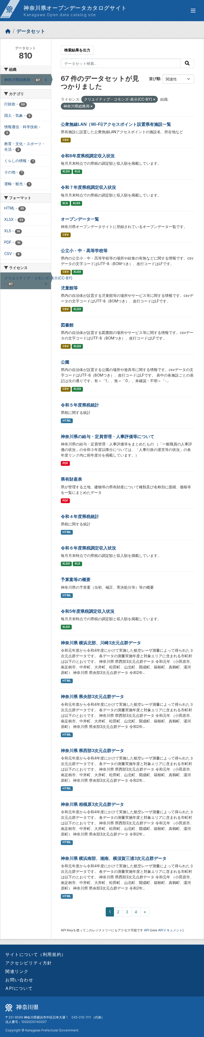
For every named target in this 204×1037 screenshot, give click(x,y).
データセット (30, 31)
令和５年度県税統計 (80, 405)
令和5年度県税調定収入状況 (87, 611)
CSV (65, 140)
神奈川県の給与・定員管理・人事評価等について (107, 436)
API (146, 930)
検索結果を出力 (77, 50)
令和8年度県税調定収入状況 (88, 155)
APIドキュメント (170, 930)
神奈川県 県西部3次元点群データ (92, 750)
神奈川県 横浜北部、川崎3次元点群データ (101, 642)
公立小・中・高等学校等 (84, 250)
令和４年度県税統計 (80, 516)
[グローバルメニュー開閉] (193, 10)
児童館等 (69, 287)
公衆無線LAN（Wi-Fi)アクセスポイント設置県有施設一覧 (116, 124)
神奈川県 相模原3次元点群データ (92, 804)
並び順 (154, 78)
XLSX (66, 171)
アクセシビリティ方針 (28, 963)
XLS (77, 171)
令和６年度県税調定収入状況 (88, 548)
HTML (66, 420)
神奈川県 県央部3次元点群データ (92, 696)
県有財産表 (71, 479)
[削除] (154, 99)
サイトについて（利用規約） (35, 954)
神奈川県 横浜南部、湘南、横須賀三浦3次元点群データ (114, 858)
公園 (65, 362)
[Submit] (187, 63)
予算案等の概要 (76, 579)
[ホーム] (8, 31)
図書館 (67, 325)
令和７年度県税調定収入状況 (88, 187)
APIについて (19, 988)
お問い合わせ (19, 979)
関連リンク (17, 971)
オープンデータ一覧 (80, 219)
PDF (65, 463)
